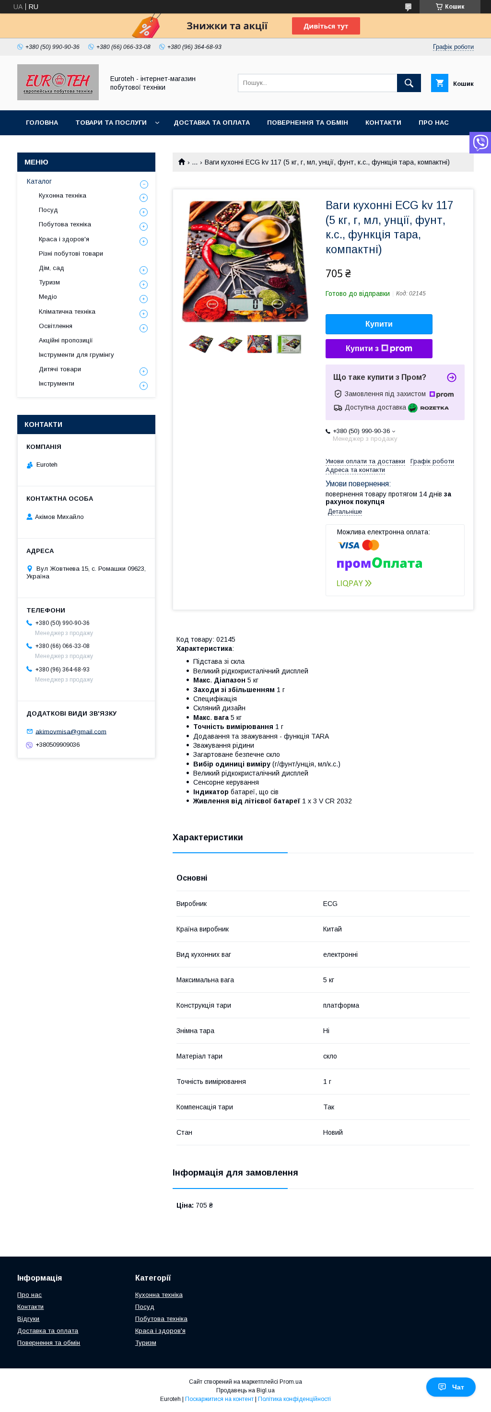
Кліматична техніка (67, 311)
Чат (458, 1387)
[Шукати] (409, 83)
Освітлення (55, 325)
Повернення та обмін (307, 122)
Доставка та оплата (212, 122)
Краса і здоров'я (64, 239)
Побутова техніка (65, 224)
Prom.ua (291, 1381)
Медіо (48, 296)
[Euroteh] (58, 98)
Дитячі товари (60, 369)
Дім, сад (51, 267)
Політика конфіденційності (294, 1399)
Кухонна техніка (62, 195)
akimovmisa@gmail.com (70, 731)
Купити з (362, 348)
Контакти (383, 122)
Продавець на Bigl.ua (245, 1390)
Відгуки (28, 1318)
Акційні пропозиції (66, 340)
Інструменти (56, 383)
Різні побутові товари (71, 253)
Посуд (48, 209)
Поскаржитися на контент (219, 1399)
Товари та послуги (111, 122)
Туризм (49, 282)
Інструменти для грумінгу (76, 354)
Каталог (39, 181)
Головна (42, 122)
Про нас (434, 122)
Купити (379, 324)
